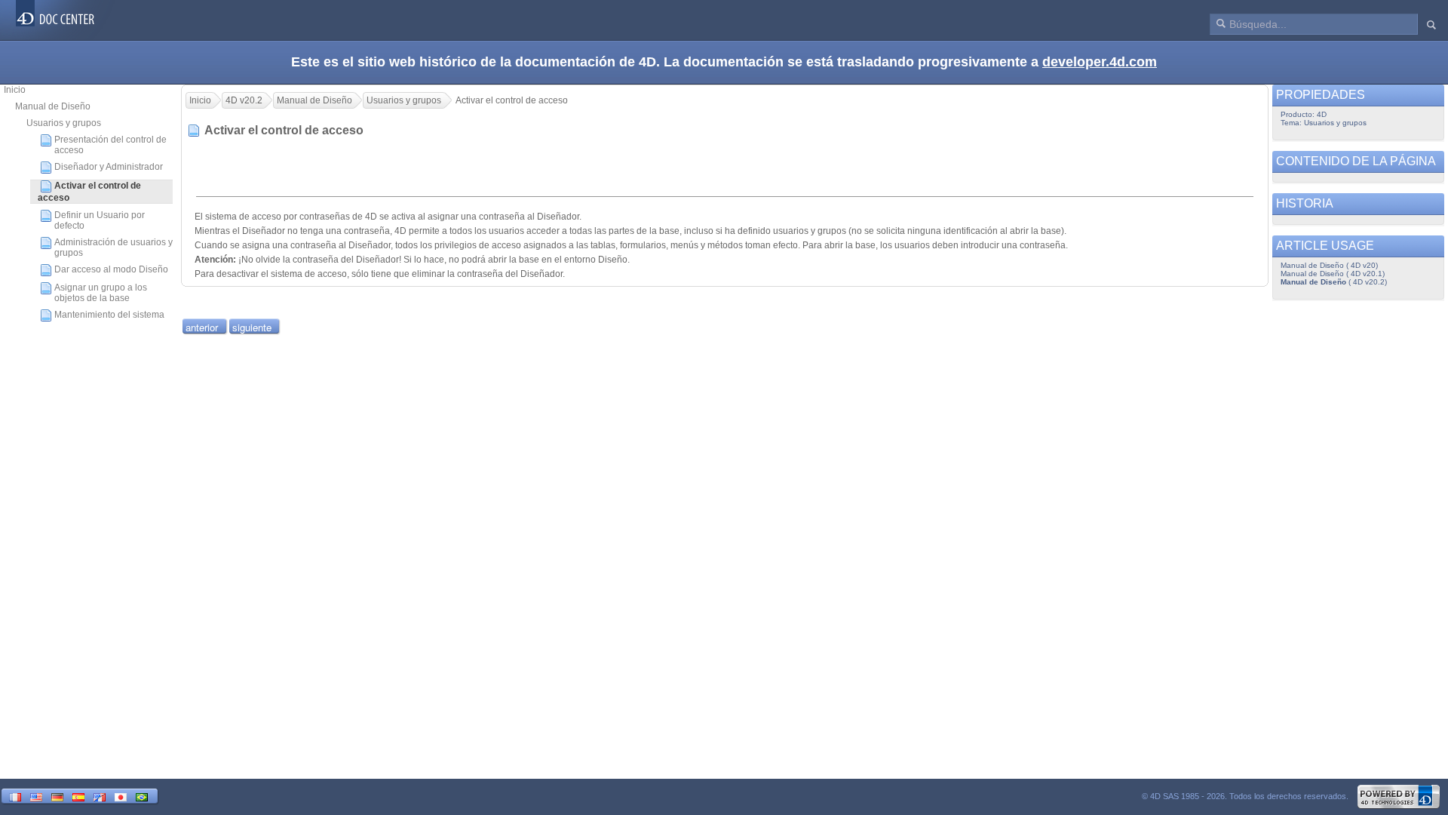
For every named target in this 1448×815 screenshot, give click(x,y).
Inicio (15, 90)
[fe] (99, 795)
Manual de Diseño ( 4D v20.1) (1333, 273)
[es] (78, 795)
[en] (36, 795)
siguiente (252, 327)
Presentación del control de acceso (110, 144)
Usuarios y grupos (63, 123)
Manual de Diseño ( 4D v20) (1329, 265)
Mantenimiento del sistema (109, 314)
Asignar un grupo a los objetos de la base (100, 292)
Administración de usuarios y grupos (113, 247)
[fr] (15, 795)
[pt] (141, 795)
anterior (202, 327)
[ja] (120, 795)
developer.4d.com (1099, 61)
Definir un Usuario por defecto (99, 220)
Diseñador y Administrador (108, 166)
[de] (57, 795)
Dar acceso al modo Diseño (111, 269)
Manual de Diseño (52, 106)
